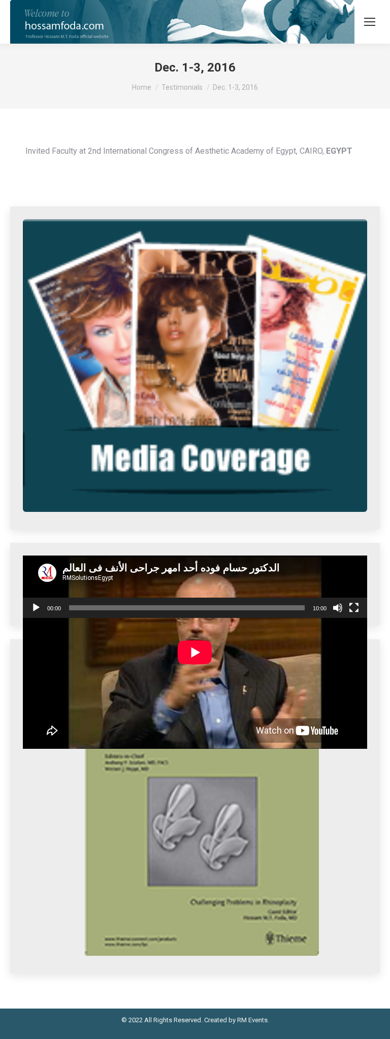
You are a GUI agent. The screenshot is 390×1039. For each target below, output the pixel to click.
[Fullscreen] (354, 608)
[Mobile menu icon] (370, 22)
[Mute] (338, 608)
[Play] (36, 608)
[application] (195, 587)
